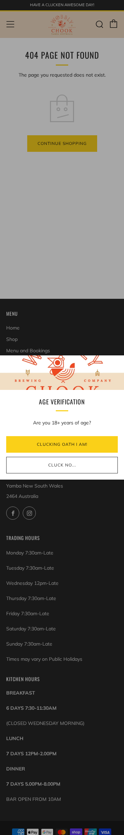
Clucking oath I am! (62, 444)
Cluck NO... (62, 465)
